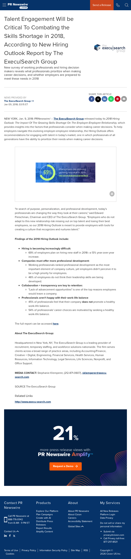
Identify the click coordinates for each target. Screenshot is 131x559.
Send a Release (102, 5)
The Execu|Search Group (69, 119)
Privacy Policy (29, 550)
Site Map (75, 550)
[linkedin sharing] (104, 99)
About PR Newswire (78, 511)
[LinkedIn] (6, 535)
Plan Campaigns (44, 514)
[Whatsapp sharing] (111, 99)
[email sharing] (124, 99)
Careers (72, 518)
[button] (65, 172)
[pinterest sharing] (117, 99)
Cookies (10, 554)
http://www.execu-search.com (33, 402)
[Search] (126, 5)
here (56, 324)
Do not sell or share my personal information (112, 524)
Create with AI (43, 518)
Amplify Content (44, 531)
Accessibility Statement (80, 521)
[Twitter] (14, 535)
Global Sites (74, 526)
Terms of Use (11, 550)
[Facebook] (9, 535)
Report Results (44, 528)
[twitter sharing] (98, 99)
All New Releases (109, 511)
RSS (86, 550)
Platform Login (107, 514)
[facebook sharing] (91, 99)
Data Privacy (106, 518)
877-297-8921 (111, 542)
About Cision (75, 514)
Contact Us (10, 531)
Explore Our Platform (47, 511)
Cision (109, 554)
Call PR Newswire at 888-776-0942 (18, 517)
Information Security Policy (53, 550)
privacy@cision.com (114, 535)
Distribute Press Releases (44, 523)
